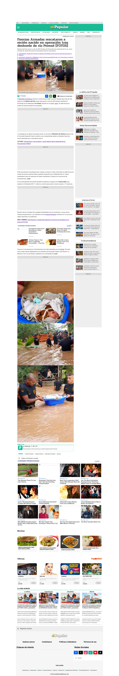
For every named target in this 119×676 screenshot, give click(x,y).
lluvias (62, 249)
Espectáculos (35, 32)
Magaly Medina (25, 22)
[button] (18, 27)
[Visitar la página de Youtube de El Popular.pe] (95, 652)
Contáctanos (47, 642)
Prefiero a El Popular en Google (29, 458)
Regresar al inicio (26, 628)
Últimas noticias (23, 32)
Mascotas (43, 22)
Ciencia (75, 32)
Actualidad (46, 32)
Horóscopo (64, 22)
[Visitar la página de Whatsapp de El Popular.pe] (90, 652)
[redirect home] (59, 636)
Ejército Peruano (29, 454)
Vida (88, 32)
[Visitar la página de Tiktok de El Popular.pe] (100, 652)
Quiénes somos (29, 642)
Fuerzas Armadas (50, 214)
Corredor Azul (35, 22)
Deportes (55, 32)
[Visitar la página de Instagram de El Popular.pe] (86, 652)
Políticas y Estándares (67, 642)
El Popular (23, 96)
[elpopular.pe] (59, 29)
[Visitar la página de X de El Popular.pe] (81, 652)
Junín (56, 103)
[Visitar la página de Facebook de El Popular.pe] (76, 652)
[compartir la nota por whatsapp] (50, 96)
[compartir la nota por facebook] (46, 96)
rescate (59, 454)
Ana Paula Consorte (53, 22)
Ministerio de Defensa (25, 99)
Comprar (33, 582)
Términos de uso (90, 642)
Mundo (82, 32)
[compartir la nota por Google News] (65, 96)
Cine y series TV (65, 32)
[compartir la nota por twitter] (54, 96)
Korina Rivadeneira (73, 22)
